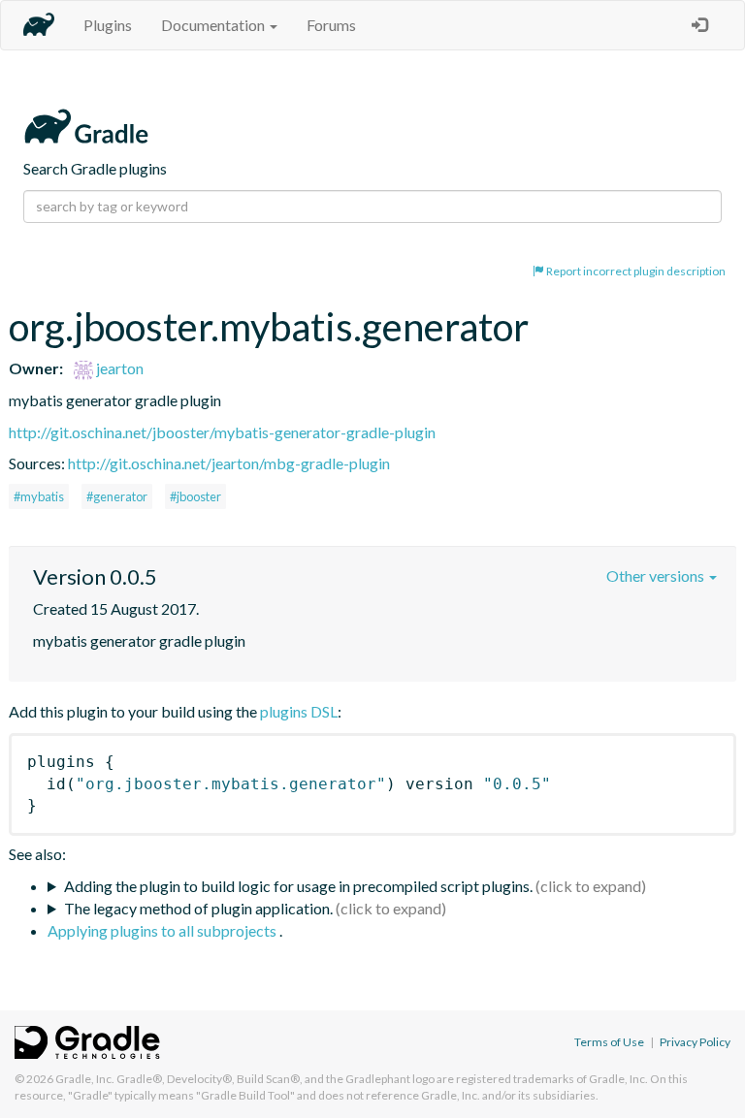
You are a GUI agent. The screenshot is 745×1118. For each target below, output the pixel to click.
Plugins (107, 25)
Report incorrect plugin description (635, 271)
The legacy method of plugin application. (198, 908)
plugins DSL (299, 711)
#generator (116, 496)
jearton (118, 368)
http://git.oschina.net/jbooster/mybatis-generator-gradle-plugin (222, 432)
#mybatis (39, 496)
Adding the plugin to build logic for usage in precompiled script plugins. (298, 886)
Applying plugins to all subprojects (163, 930)
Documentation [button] (214, 25)
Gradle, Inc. (84, 1078)
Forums (331, 25)
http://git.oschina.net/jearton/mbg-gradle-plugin (229, 463)
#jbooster (195, 496)
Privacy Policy (695, 1042)
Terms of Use (609, 1042)
